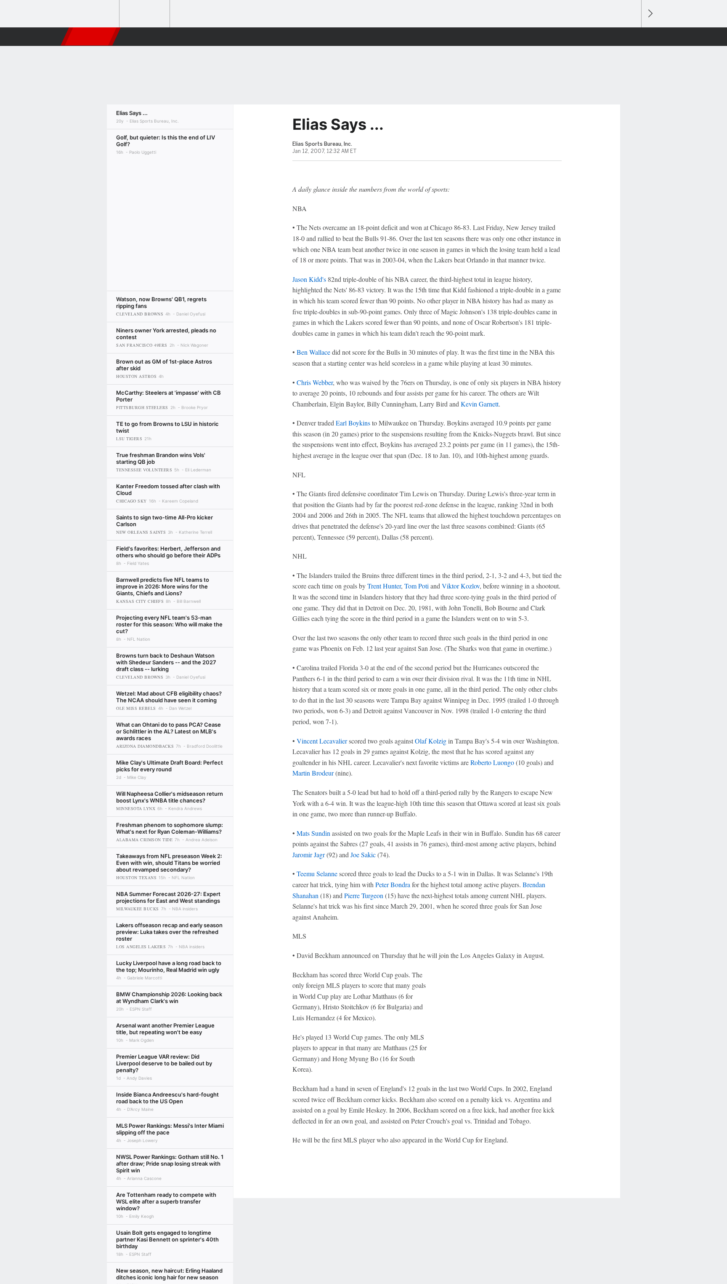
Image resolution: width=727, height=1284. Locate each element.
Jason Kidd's (309, 279)
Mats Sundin (313, 833)
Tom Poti (416, 585)
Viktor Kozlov (461, 585)
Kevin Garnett (480, 403)
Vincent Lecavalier (322, 740)
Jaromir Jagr (308, 854)
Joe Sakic (363, 854)
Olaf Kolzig (430, 740)
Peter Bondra (392, 884)
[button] (631, 36)
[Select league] (94, 14)
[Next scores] (649, 13)
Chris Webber (315, 382)
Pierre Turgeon (363, 895)
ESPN (91, 36)
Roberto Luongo (492, 762)
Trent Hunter (384, 585)
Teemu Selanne (317, 873)
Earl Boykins (353, 422)
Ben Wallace (313, 352)
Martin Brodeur (313, 772)
